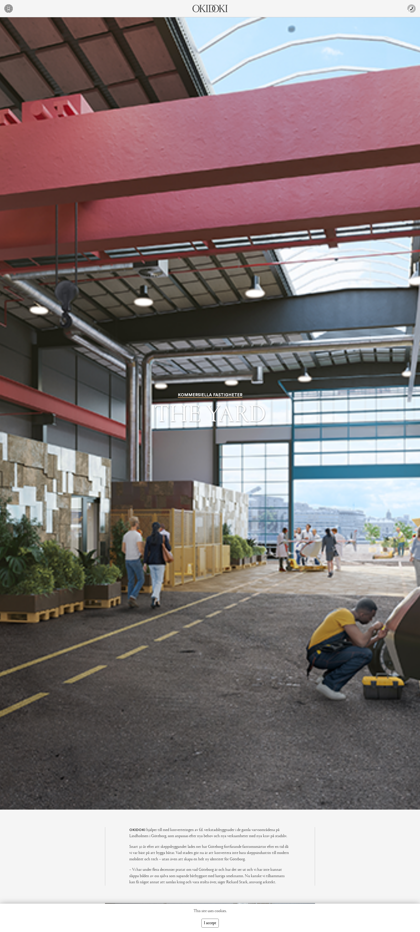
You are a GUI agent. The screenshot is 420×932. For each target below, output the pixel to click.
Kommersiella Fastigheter (210, 395)
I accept (210, 923)
